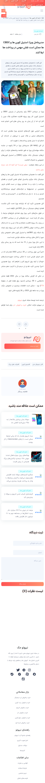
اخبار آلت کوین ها (22, 416)
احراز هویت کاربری (22, 740)
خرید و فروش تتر (19, 305)
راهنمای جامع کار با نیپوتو (22, 735)
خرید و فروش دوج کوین (22, 718)
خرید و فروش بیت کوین (22, 703)
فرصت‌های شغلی (22, 778)
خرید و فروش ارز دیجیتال (22, 698)
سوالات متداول (22, 745)
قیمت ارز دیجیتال (34, 346)
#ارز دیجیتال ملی (38, 364)
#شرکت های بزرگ (14, 364)
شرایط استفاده (22, 768)
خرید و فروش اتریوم (22, 708)
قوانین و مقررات (22, 763)
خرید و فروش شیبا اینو (23, 723)
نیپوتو (20, 300)
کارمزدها (22, 750)
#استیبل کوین (26, 364)
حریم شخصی (23, 773)
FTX (42, 286)
